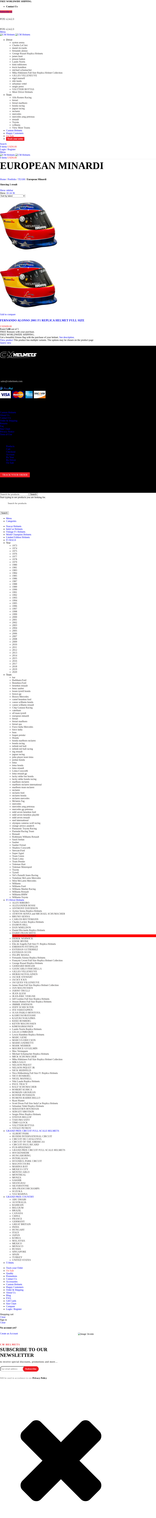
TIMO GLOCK (20, 1122)
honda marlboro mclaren (24, 740)
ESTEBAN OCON (21, 952)
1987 (14, 581)
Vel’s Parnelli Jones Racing (25, 875)
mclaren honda (19, 795)
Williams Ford (19, 886)
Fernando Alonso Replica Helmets (28, 957)
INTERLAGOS (20, 1158)
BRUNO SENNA (21, 916)
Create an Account (9, 1333)
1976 (14, 553)
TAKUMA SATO (21, 1120)
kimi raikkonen (19, 64)
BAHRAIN (18, 1205)
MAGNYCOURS (21, 1163)
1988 (14, 584)
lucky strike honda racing (24, 779)
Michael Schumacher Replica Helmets (30, 1054)
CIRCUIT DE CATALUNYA (27, 1139)
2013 (14, 652)
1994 (14, 600)
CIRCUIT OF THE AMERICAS (28, 1141)
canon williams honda (22, 702)
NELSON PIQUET (22, 1065)
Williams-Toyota (20, 897)
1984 (14, 573)
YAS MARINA (20, 1194)
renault (15, 119)
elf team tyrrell (19, 713)
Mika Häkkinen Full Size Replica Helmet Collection (37, 72)
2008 (14, 639)
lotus (14, 762)
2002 (14, 622)
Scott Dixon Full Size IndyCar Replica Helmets (35, 1103)
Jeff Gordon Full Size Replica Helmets (30, 999)
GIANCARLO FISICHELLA (27, 968)
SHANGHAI (18, 1183)
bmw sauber (18, 688)
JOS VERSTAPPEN (22, 1010)
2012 (14, 650)
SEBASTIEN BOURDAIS (25, 1109)
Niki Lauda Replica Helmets (26, 1081)
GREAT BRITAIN (21, 1224)
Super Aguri (18, 853)
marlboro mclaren (20, 782)
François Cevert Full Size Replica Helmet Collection (37, 960)
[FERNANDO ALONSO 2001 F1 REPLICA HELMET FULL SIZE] (28, 253)
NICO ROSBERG (21, 1076)
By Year (10, 457)
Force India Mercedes (22, 727)
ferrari (15, 100)
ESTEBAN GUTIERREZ (25, 949)
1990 (14, 589)
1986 (14, 578)
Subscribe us (6, 11)
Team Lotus (18, 858)
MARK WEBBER (21, 1045)
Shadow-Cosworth (21, 847)
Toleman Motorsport (22, 867)
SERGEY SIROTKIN (23, 1111)
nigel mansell (18, 78)
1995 (14, 603)
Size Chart (5, 429)
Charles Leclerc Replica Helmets (28, 922)
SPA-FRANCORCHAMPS (25, 1188)
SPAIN (15, 1254)
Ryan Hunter (18, 1100)
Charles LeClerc (20, 45)
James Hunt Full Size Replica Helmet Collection (35, 985)
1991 (14, 592)
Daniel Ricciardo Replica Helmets (28, 930)
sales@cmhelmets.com (11, 381)
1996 (14, 606)
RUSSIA (16, 1249)
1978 (14, 559)
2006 (14, 633)
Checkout (10, 451)
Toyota (15, 122)
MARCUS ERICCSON (24, 1040)
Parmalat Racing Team (23, 831)
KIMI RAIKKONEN (22, 1026)
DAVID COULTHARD (24, 935)
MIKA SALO (19, 1062)
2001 (14, 619)
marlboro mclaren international (27, 784)
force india (17, 729)
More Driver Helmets (22, 92)
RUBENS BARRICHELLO (26, 1098)
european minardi (20, 716)
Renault (16, 834)
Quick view (5, 342)
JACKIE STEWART (22, 977)
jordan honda (18, 760)
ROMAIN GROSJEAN (24, 1092)
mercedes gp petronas (22, 809)
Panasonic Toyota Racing (24, 828)
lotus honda (17, 765)
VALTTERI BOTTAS (23, 89)
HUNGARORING (21, 1155)
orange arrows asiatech (23, 825)
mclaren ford (18, 793)
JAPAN (16, 1235)
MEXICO (17, 1243)
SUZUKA (17, 1191)
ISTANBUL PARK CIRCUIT (27, 1161)
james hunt (17, 56)
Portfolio (12, 179)
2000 (14, 617)
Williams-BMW (19, 894)
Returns (3, 423)
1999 (14, 614)
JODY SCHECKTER (23, 1007)
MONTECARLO (21, 1172)
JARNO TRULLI (21, 990)
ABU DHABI (19, 1199)
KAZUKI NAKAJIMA (23, 1018)
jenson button (18, 59)
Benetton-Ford (19, 683)
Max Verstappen (20, 1051)
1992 (14, 595)
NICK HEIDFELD (21, 1070)
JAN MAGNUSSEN (22, 988)
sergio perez (18, 86)
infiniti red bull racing (22, 749)
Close (2, 1317)
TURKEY (17, 1257)
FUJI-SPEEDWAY (21, 1147)
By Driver (11, 460)
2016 (14, 661)
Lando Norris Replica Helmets (27, 1029)
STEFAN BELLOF (22, 1117)
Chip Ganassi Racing (22, 707)
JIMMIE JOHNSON (22, 1004)
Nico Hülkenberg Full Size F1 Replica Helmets (35, 1073)
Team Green (18, 856)
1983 (14, 570)
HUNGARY (18, 1229)
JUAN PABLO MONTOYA (26, 1012)
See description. (66, 337)
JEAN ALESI (19, 993)
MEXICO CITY (20, 1169)
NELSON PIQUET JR (23, 1067)
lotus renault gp (19, 773)
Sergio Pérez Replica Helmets (26, 1114)
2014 (14, 655)
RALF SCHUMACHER (24, 1087)
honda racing (18, 105)
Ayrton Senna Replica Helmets (27, 911)
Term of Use (6, 434)
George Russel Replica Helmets (27, 53)
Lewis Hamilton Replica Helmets (28, 1034)
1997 (14, 608)
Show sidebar (6, 190)
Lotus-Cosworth (20, 771)
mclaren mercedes (20, 798)
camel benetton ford (21, 699)
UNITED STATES (21, 1260)
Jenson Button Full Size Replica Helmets (31, 1001)
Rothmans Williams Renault (25, 836)
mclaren (16, 111)
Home (3, 179)
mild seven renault (21, 817)
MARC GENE (19, 1037)
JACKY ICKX (19, 979)
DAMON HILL (20, 924)
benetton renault (20, 685)
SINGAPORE (19, 1251)
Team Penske (18, 861)
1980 (14, 564)
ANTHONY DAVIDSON (25, 908)
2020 (14, 672)
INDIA (15, 1227)
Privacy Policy (39, 1378)
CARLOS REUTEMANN (25, 919)
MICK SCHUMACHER (24, 1056)
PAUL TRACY (20, 1084)
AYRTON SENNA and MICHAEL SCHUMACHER (38, 913)
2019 (14, 669)
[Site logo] (7, 34)
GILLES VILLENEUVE (24, 75)
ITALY (15, 1232)
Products (10, 446)
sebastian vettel (19, 83)
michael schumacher (22, 70)
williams (16, 125)
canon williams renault (23, 705)
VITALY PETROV (21, 1128)
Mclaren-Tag (18, 801)
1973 (14, 545)
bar (13, 677)
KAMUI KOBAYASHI (23, 1015)
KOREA (16, 1238)
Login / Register (14, 1309)
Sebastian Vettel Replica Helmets (28, 1106)
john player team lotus (22, 757)
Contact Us (5, 418)
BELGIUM (17, 1207)
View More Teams (21, 127)
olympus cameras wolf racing (26, 823)
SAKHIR (16, 1180)
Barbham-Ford (19, 680)
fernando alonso (20, 50)
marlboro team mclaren (23, 787)
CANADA (17, 1213)
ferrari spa (17, 724)
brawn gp (16, 694)
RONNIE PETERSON (23, 1095)
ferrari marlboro (19, 103)
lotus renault (18, 768)
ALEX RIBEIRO (20, 902)
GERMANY (18, 1221)
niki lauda (17, 81)
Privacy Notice (7, 431)
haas (14, 732)
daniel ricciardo (19, 48)
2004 (14, 628)
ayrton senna (18, 42)
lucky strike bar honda (23, 776)
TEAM (21, 179)
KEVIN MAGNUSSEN (24, 1023)
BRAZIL (16, 1210)
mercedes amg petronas (23, 116)
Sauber (15, 842)
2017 (14, 663)
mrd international (20, 820)
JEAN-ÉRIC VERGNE (23, 996)
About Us (4, 415)
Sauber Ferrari (19, 845)
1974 (14, 548)
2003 (14, 625)
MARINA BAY (20, 1166)
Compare (10, 1306)
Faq (2, 426)
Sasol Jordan (18, 839)
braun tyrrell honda (21, 691)
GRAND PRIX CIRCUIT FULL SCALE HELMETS (38, 1150)
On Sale (10, 462)
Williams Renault (20, 891)
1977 (14, 556)
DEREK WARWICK (22, 938)
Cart (8, 449)
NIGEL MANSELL (22, 1078)
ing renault (17, 751)
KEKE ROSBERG (21, 1021)
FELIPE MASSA (20, 955)
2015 (14, 658)
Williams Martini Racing (24, 889)
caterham (16, 710)
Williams (16, 883)
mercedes (16, 114)
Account (10, 454)
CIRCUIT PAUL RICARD (25, 1144)
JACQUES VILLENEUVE (25, 982)
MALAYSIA (18, 1240)
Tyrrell (15, 872)
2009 (14, 641)
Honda (15, 738)
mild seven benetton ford (24, 812)
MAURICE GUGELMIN (24, 1048)
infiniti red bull (19, 746)
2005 (14, 630)
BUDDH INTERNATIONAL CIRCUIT (32, 1136)
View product (6, 340)
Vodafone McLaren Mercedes (26, 878)
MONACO (17, 1246)
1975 (14, 551)
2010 (14, 644)
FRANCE (17, 1218)
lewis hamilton (19, 67)
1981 (14, 567)
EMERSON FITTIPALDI (25, 946)
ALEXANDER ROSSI (23, 905)
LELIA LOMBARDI (22, 1032)
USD (75, 15)
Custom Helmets (8, 412)
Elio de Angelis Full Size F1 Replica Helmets (34, 944)
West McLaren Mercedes (24, 880)
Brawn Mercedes (20, 696)
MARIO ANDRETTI (22, 1043)
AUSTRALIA (19, 1202)
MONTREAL (19, 1174)
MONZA (16, 1177)
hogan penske (18, 735)
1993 (14, 597)
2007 (14, 636)
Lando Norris (18, 61)
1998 (14, 611)
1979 (14, 562)
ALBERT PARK (20, 1133)
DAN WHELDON (21, 927)
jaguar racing (18, 108)
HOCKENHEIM (20, 1152)
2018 (14, 666)
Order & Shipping (8, 420)
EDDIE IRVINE (20, 941)
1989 (14, 586)
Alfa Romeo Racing (22, 97)
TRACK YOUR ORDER (15, 475)
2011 (14, 647)
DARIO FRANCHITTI (23, 933)
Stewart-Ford (18, 850)
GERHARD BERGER (23, 966)
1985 (14, 575)
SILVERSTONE (20, 1185)
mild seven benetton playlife (25, 814)
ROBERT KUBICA (22, 1089)
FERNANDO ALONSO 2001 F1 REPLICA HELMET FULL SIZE (42, 320)
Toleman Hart (18, 864)
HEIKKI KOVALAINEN (25, 974)
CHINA (16, 1216)
